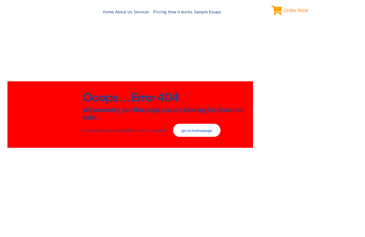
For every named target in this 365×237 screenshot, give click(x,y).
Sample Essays (207, 12)
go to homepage (196, 130)
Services (141, 12)
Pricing (159, 12)
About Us (123, 12)
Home (108, 12)
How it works (180, 12)
